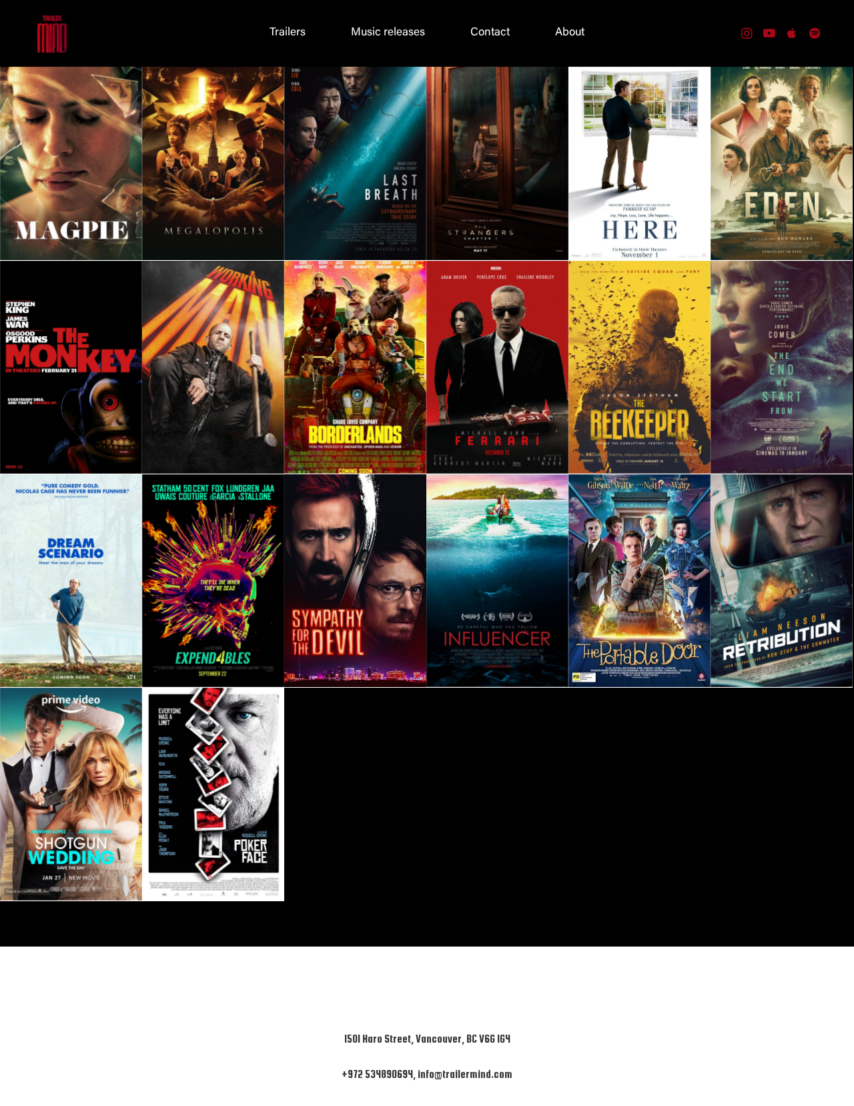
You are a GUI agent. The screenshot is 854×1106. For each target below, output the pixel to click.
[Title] (792, 33)
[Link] (52, 33)
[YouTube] (769, 33)
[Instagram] (746, 33)
